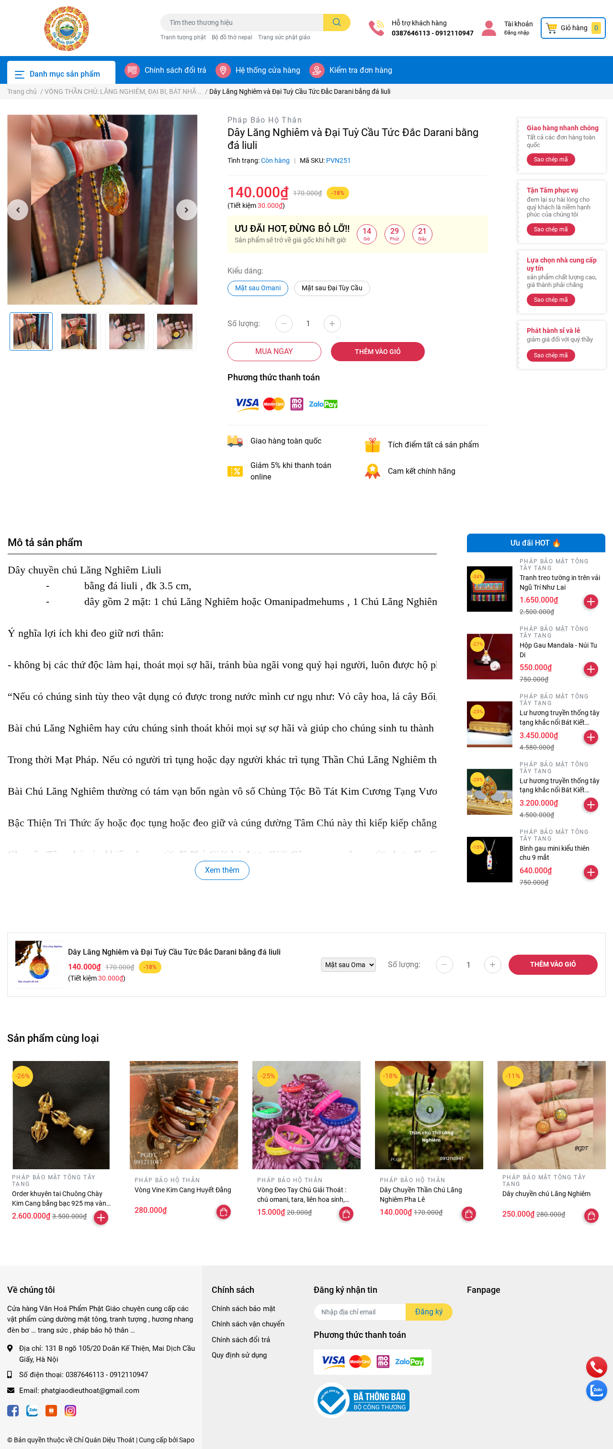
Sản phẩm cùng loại (53, 1038)
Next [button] (186, 209)
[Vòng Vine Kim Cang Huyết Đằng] (184, 1115)
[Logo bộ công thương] (361, 1400)
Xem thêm (222, 870)
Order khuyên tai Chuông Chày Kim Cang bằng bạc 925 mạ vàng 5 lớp (61, 1203)
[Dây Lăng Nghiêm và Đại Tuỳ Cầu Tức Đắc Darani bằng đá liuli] (102, 209)
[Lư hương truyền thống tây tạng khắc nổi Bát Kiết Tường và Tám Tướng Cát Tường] (490, 792)
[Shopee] (51, 1409)
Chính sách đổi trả (175, 70)
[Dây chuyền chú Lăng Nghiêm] (552, 1115)
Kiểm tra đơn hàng (360, 70)
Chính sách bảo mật (243, 1308)
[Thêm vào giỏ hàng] (591, 601)
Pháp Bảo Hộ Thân (264, 120)
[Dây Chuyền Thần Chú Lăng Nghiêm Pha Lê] (429, 1115)
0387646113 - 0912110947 (433, 33)
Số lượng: (243, 323)
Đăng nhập (516, 33)
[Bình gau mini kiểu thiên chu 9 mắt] (490, 860)
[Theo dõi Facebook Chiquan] (13, 1409)
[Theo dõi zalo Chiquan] (32, 1409)
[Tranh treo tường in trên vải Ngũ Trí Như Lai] (490, 589)
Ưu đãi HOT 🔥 (536, 543)
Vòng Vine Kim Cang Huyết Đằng (183, 1190)
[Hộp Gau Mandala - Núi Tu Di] (490, 657)
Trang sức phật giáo (284, 37)
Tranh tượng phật (183, 37)
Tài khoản (518, 24)
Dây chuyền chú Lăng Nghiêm (546, 1194)
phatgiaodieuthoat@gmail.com (90, 1390)
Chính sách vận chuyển (248, 1324)
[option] (102, 209)
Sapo (186, 1440)
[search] (337, 22)
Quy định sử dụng (239, 1355)
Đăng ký (429, 1311)
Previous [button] (17, 209)
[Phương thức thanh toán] (286, 404)
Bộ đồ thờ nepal (232, 37)
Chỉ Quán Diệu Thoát (104, 1440)
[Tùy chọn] (223, 1212)
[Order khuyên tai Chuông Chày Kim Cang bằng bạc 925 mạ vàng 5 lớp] (61, 1115)
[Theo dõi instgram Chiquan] (70, 1409)
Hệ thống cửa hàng (268, 70)
